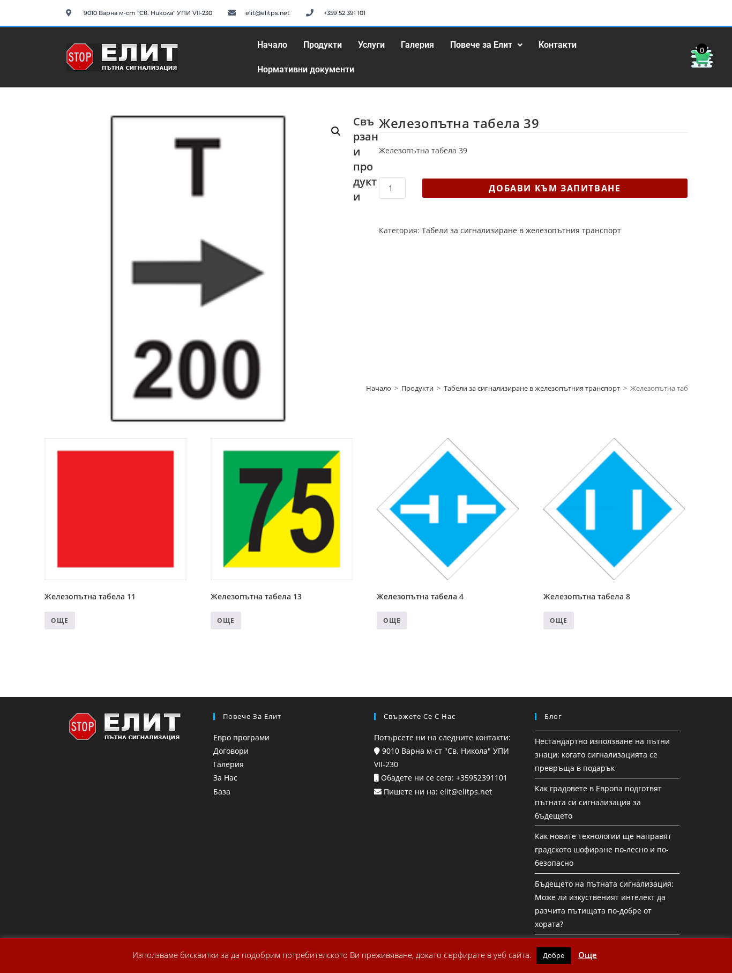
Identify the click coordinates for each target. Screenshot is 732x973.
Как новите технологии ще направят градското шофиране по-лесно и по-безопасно (603, 849)
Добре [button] (553, 955)
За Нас (225, 778)
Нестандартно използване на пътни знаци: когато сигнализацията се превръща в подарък (602, 754)
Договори (231, 751)
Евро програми (241, 737)
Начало (272, 45)
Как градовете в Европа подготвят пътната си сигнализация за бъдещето (598, 801)
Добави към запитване (555, 188)
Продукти (322, 45)
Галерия (417, 45)
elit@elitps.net (465, 791)
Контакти (558, 45)
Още (60, 620)
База (221, 791)
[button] (486, 45)
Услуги (371, 45)
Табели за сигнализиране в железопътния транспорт (521, 230)
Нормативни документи (305, 69)
